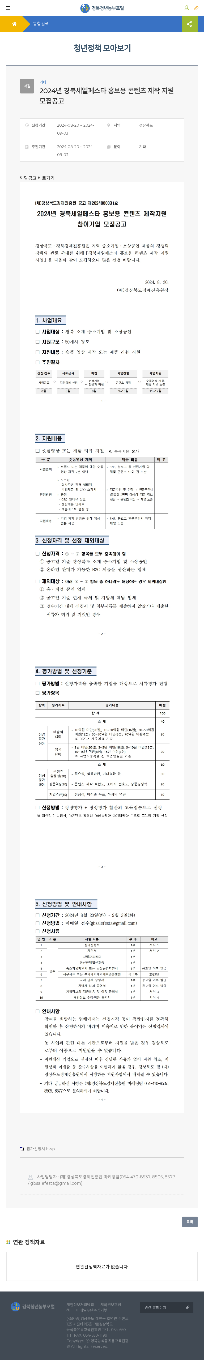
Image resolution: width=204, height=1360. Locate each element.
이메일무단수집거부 (91, 1310)
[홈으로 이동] (102, 8)
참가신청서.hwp (41, 1148)
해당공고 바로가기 (37, 178)
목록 (189, 1222)
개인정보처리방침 (80, 1304)
